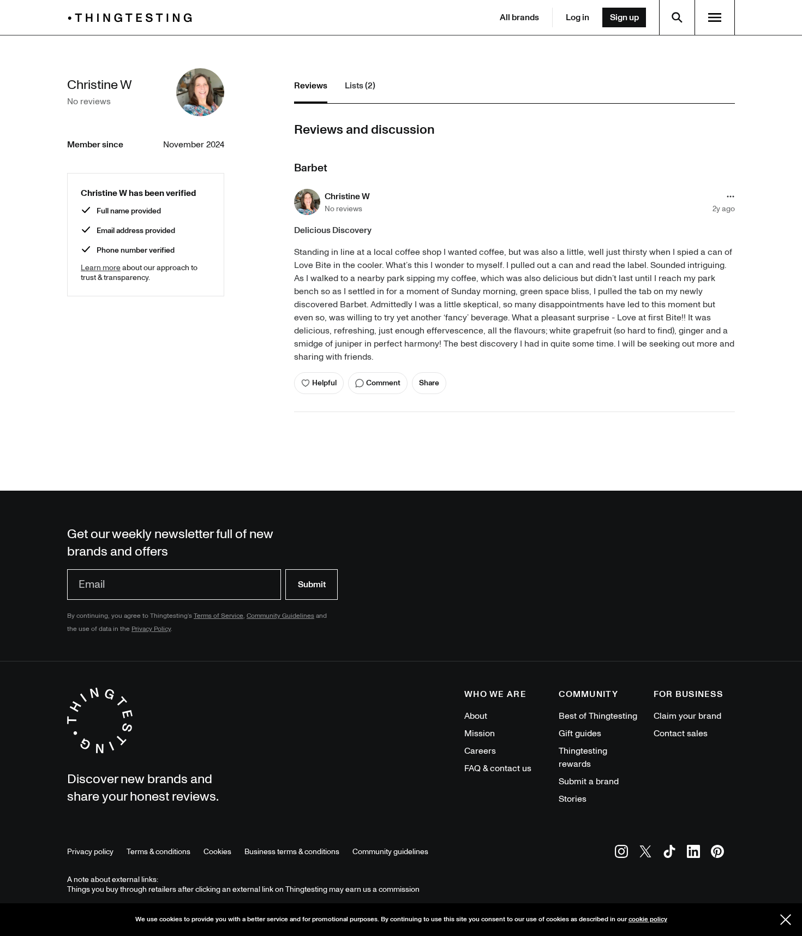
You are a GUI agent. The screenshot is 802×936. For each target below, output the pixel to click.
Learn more (101, 268)
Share (429, 383)
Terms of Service (218, 616)
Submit (312, 585)
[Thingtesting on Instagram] (621, 853)
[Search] (677, 17)
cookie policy (648, 919)
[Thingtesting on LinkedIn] (693, 853)
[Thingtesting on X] (645, 853)
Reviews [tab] (310, 86)
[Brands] (132, 18)
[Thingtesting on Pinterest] (717, 853)
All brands (519, 17)
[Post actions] (730, 196)
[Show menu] (714, 17)
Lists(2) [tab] (360, 86)
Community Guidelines (280, 616)
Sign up (624, 17)
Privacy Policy (151, 629)
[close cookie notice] (785, 919)
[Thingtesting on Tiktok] (669, 853)
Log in (577, 17)
